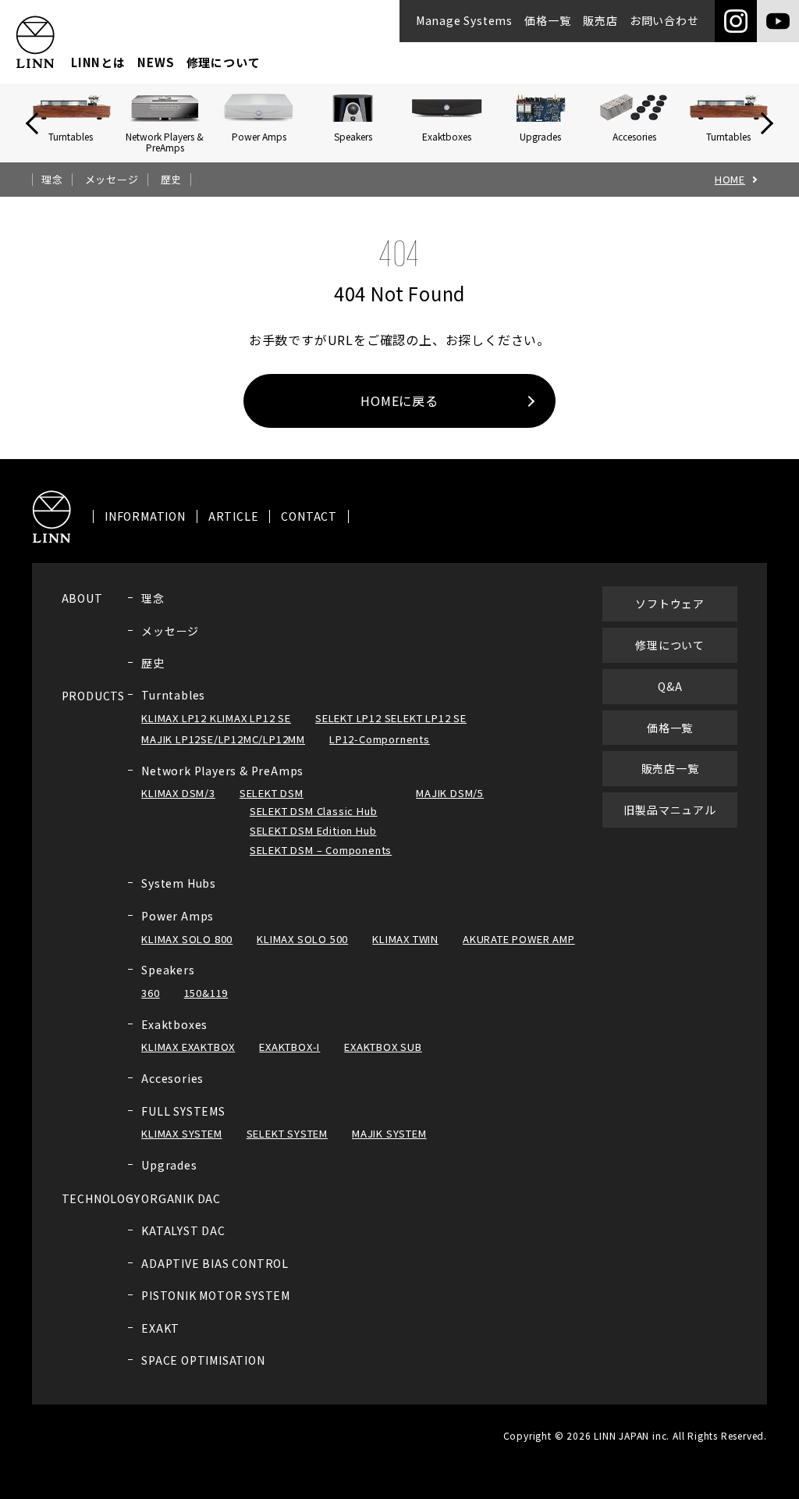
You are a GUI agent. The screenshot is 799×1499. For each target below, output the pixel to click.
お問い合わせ (664, 20)
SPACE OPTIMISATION (203, 1360)
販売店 (600, 20)
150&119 (206, 992)
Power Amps (177, 916)
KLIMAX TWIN (405, 938)
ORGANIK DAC (181, 1198)
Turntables (173, 695)
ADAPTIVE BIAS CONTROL (215, 1263)
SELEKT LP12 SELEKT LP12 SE (391, 717)
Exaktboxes (174, 1024)
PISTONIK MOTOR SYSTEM (215, 1295)
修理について (223, 62)
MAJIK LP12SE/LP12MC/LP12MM (223, 739)
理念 (52, 179)
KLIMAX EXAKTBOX (188, 1046)
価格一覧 (547, 20)
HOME (730, 179)
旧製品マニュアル (669, 809)
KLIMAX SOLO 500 (302, 938)
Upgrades (169, 1165)
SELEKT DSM (272, 792)
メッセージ (112, 179)
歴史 (172, 179)
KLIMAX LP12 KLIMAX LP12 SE (216, 717)
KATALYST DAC (183, 1230)
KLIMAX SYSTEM (181, 1133)
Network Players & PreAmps (222, 770)
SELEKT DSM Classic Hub (314, 810)
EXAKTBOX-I (289, 1046)
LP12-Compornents (379, 739)
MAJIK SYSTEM (389, 1133)
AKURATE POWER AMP (519, 938)
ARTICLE (233, 516)
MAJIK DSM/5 (450, 792)
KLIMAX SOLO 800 (187, 938)
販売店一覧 (670, 768)
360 (150, 992)
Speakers (167, 969)
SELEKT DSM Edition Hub (313, 830)
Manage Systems (464, 20)
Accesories (172, 1078)
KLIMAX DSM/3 (178, 792)
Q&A (670, 686)
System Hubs (178, 883)
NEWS (155, 62)
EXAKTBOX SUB (383, 1046)
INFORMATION (145, 516)
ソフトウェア (670, 603)
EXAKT (160, 1328)
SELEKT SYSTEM (287, 1133)
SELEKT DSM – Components (321, 849)
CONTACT (309, 516)
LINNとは (98, 62)
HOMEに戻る (399, 400)
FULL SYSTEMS (183, 1111)
